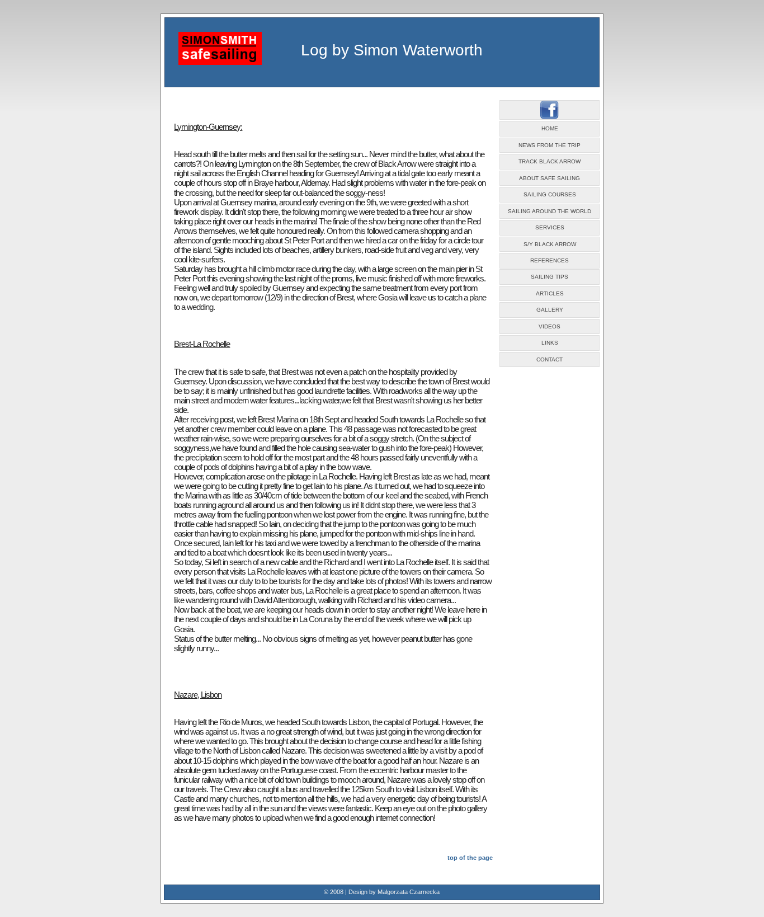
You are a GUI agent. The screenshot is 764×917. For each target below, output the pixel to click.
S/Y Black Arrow (550, 244)
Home (549, 128)
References (549, 260)
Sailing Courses (550, 194)
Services (549, 227)
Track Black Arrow (549, 161)
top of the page (470, 857)
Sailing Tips (549, 277)
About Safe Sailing (549, 178)
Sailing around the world (549, 211)
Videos (549, 326)
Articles (550, 293)
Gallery (549, 310)
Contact (549, 359)
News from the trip (549, 145)
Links (549, 343)
